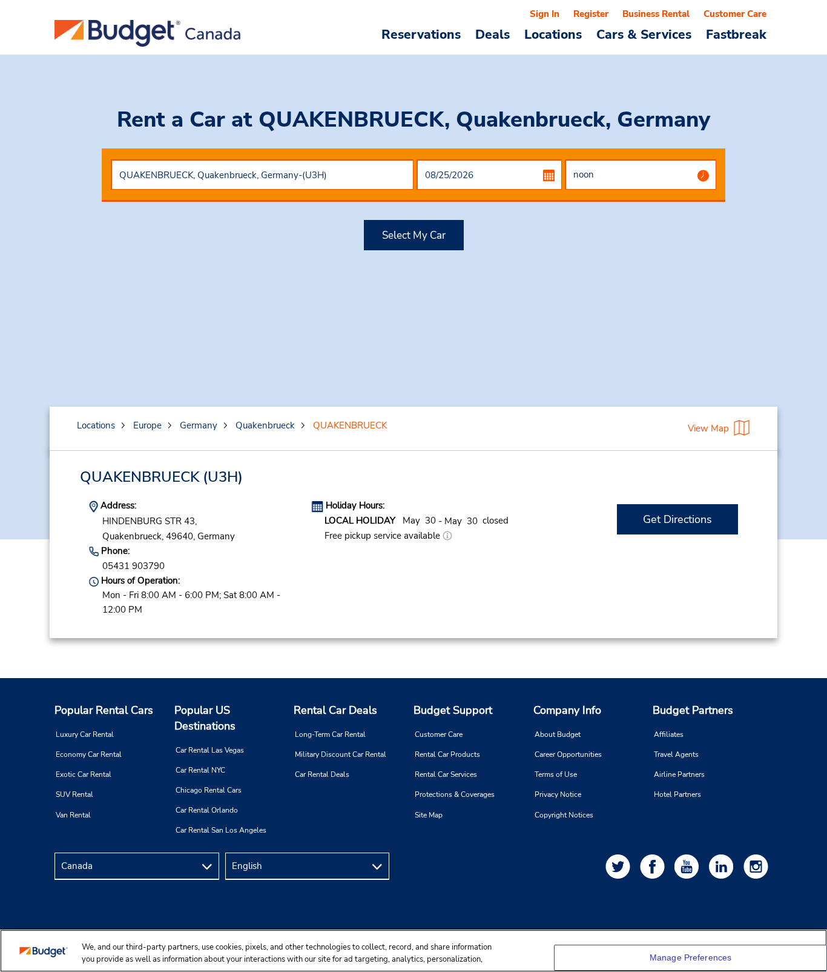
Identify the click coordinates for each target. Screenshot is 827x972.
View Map (708, 428)
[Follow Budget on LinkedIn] (723, 866)
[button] (447, 536)
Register (590, 14)
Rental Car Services (446, 774)
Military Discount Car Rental (340, 754)
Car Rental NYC (200, 770)
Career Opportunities (568, 754)
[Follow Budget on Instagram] (758, 866)
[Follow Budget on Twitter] (619, 866)
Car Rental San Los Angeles (221, 830)
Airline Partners (679, 774)
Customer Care (734, 14)
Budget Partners (693, 710)
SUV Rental (74, 794)
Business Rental (656, 14)
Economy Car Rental (89, 754)
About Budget (558, 734)
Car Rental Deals (322, 774)
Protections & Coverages (455, 794)
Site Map (429, 815)
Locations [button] (553, 34)
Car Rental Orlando (207, 810)
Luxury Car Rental (85, 734)
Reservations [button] (421, 34)
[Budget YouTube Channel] (688, 866)
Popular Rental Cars (103, 710)
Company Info (567, 710)
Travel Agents (676, 754)
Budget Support (453, 710)
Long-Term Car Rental (330, 734)
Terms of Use (556, 774)
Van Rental (73, 815)
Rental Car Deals (335, 710)
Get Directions (677, 519)
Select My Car (414, 235)
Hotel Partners (677, 794)
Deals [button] (492, 34)
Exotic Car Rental (83, 774)
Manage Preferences (691, 957)
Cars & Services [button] (643, 34)
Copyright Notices (564, 815)
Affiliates (669, 734)
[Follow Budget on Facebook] (654, 866)
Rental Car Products (447, 754)
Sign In (544, 14)
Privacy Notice (558, 794)
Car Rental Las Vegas (210, 750)
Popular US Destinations (205, 718)
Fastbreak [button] (736, 34)
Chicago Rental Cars (209, 790)
